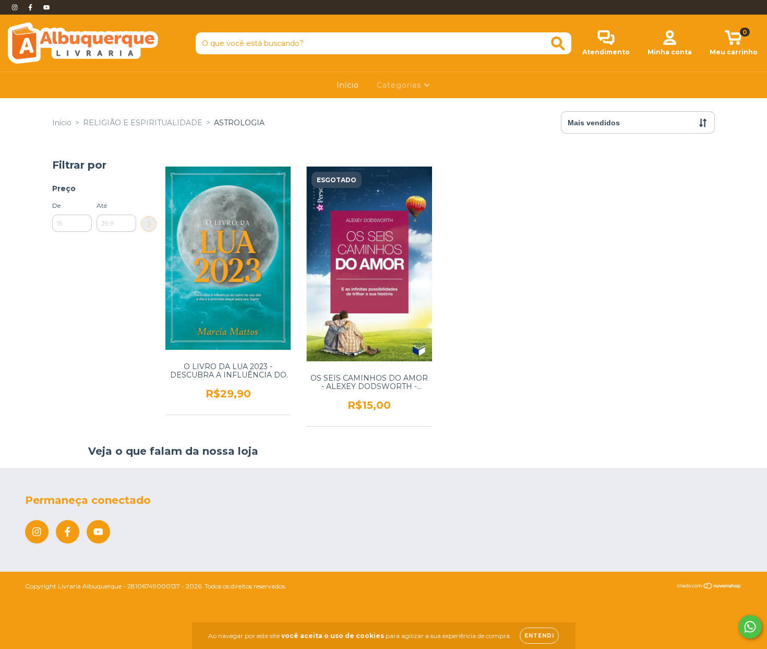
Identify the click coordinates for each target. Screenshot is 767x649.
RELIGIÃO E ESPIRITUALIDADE (142, 122)
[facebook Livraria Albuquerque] (31, 7)
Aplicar (149, 224)
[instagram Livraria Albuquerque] (15, 7)
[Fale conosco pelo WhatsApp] (750, 627)
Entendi (539, 635)
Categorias (400, 85)
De (56, 205)
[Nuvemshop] (709, 587)
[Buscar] (558, 43)
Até (102, 205)
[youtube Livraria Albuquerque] (46, 7)
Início (348, 85)
